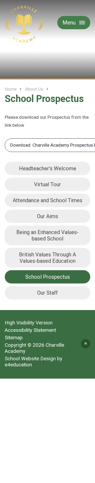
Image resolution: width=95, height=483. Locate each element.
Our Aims (47, 216)
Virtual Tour (47, 184)
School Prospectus (47, 277)
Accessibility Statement (30, 330)
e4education (18, 365)
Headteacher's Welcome (47, 168)
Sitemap (14, 337)
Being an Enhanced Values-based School (47, 235)
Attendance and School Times (47, 200)
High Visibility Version (29, 323)
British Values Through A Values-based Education (47, 257)
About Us (34, 89)
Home (11, 89)
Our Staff (47, 293)
